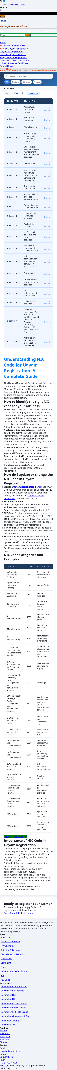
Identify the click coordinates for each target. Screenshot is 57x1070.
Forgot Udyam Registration (13, 57)
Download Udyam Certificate (14, 60)
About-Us (5, 937)
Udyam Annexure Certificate (14, 63)
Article (2, 16)
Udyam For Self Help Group (14, 1011)
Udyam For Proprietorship (14, 986)
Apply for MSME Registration (18, 913)
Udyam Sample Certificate (14, 971)
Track (3, 967)
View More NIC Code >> (15, 836)
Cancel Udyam (7, 66)
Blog (3, 975)
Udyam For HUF (8, 994)
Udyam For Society (10, 1020)
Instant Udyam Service (13, 45)
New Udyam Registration (15, 48)
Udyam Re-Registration (11, 51)
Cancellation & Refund (12, 954)
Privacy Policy (7, 945)
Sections (15, 82)
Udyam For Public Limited (13, 1007)
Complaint (6, 962)
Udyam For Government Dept (15, 1016)
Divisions (26, 82)
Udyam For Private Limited (14, 1003)
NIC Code (5, 979)
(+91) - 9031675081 (9, 1062)
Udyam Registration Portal (27, 486)
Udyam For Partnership (12, 990)
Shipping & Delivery (10, 950)
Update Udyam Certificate (13, 54)
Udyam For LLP (8, 999)
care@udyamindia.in (10, 1051)
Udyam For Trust (9, 1024)
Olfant (5, 1065)
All (7, 82)
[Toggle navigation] (2, 39)
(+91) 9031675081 (16, 4)
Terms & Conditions (10, 941)
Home (3, 42)
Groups (37, 82)
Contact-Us (6, 958)
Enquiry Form (7, 1056)
